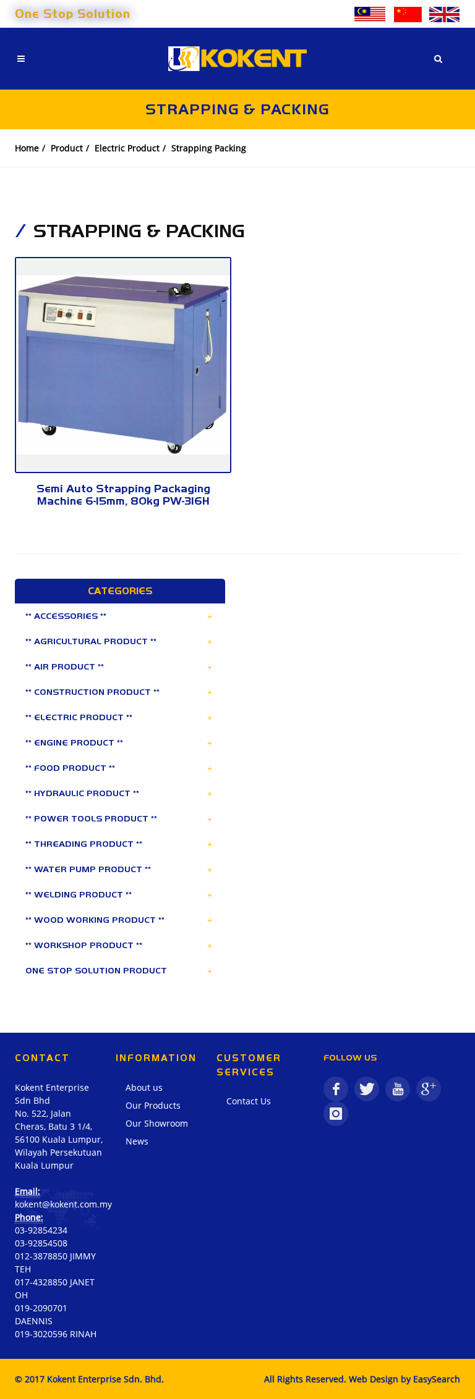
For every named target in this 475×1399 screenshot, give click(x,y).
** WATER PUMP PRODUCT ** (88, 869)
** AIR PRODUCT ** (64, 666)
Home (27, 148)
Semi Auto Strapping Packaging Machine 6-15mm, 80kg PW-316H (123, 494)
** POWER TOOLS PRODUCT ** (91, 818)
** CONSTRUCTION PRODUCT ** (92, 692)
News (137, 1141)
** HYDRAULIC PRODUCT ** (82, 793)
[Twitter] (366, 1089)
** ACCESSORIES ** (65, 616)
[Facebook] (335, 1089)
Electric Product (127, 148)
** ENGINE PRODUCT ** (74, 742)
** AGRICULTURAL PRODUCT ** (90, 641)
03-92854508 (41, 1243)
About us (144, 1087)
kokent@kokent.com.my (63, 1204)
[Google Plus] (428, 1089)
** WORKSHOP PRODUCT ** (83, 945)
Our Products (153, 1105)
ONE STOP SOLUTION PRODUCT (96, 970)
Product (67, 148)
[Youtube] (397, 1089)
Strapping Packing (208, 148)
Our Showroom (157, 1123)
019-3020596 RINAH (55, 1334)
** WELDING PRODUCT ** (78, 894)
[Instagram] (335, 1113)
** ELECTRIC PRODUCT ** (78, 717)
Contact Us (248, 1101)
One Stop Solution (73, 13)
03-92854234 (41, 1230)
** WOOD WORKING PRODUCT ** (95, 920)
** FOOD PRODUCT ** (70, 768)
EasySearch (436, 1379)
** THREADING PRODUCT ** (83, 844)
